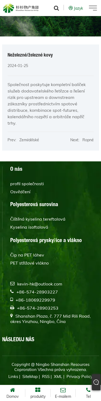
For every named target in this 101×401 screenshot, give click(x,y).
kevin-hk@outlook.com (39, 284)
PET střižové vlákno (29, 263)
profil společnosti (27, 183)
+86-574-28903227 (37, 292)
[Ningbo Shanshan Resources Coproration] (20, 8)
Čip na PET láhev (27, 255)
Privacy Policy (80, 376)
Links (13, 376)
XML (58, 376)
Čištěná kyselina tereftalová (37, 219)
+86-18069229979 (35, 300)
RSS (46, 376)
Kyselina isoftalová (29, 227)
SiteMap (30, 376)
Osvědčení (20, 191)
